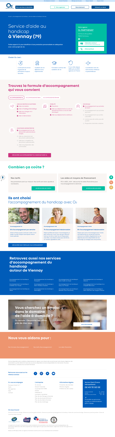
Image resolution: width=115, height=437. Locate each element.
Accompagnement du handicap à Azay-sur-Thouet (68, 284)
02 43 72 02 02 (30, 364)
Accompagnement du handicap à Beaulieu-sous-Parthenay (68, 289)
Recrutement (80, 7)
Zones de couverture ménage (15, 412)
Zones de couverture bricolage (76, 412)
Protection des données (66, 385)
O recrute (38, 385)
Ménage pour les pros (77, 1)
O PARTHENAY (86, 30)
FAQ (9, 391)
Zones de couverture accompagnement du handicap (55, 412)
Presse (37, 390)
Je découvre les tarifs (43, 188)
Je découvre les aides (93, 188)
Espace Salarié (89, 1)
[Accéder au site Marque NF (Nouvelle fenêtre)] (15, 420)
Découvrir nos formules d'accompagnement (27, 245)
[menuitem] (59, 7)
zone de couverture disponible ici (34, 363)
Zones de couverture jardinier (91, 412)
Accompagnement (16, 97)
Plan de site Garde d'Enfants (43, 398)
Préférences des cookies (66, 388)
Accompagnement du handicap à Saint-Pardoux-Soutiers (43, 284)
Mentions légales (64, 387)
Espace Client (100, 1)
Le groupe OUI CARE (41, 388)
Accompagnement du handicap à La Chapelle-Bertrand (93, 284)
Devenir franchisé (40, 387)
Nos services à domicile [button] (24, 7)
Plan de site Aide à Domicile (43, 400)
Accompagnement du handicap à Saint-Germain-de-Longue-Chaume (93, 289)
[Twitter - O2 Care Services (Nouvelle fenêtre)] (47, 373)
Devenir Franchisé (63, 1)
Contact (10, 392)
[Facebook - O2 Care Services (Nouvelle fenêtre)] (35, 373)
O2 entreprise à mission (49, 1)
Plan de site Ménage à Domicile (44, 396)
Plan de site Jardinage (41, 402)
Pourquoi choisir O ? (14, 385)
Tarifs (9, 387)
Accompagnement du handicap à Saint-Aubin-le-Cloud (68, 280)
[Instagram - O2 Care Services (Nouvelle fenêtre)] (41, 373)
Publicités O (38, 392)
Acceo (91, 403)
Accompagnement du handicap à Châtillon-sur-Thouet (19, 284)
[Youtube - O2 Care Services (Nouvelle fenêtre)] (53, 373)
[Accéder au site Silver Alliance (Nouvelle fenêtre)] (54, 420)
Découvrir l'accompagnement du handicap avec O (29, 155)
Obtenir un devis (100, 7)
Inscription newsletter (41, 394)
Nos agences (60, 7)
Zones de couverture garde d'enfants (32, 412)
